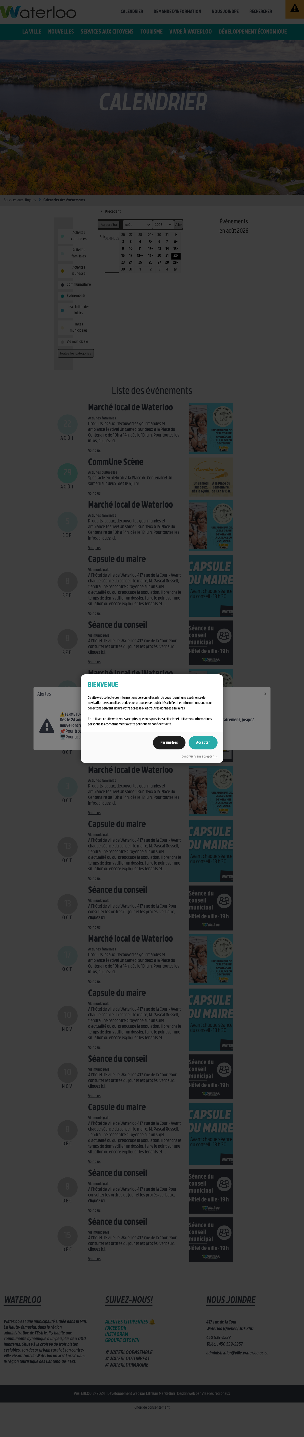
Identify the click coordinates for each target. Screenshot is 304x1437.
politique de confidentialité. (154, 724)
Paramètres (169, 743)
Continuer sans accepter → (200, 756)
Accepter (203, 743)
